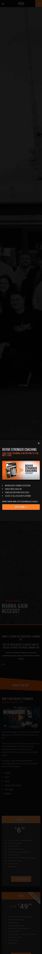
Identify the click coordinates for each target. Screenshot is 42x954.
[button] (39, 443)
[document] (21, 477)
